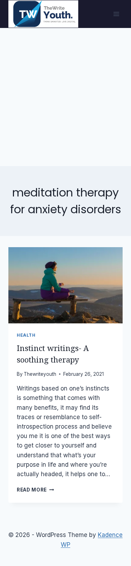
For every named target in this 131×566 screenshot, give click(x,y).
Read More (35, 490)
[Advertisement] (65, 97)
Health (26, 335)
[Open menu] (116, 13)
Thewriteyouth (40, 374)
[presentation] (65, 285)
